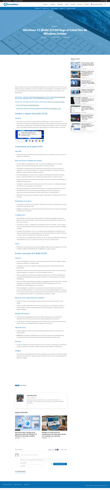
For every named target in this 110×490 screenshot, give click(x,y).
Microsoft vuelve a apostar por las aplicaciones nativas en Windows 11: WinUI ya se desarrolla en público (26, 434)
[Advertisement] (41, 74)
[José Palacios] (21, 400)
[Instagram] (103, 1)
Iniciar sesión (64, 449)
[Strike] (28, 460)
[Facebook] (101, 1)
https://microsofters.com (31, 397)
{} (40, 459)
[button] (105, 4)
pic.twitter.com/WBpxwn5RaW (28, 105)
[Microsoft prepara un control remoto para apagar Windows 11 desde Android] (75, 83)
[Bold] (21, 460)
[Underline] (26, 460)
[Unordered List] (32, 460)
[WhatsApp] (46, 59)
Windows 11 (54, 26)
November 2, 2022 (55, 108)
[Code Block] (36, 460)
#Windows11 (40, 97)
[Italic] (24, 460)
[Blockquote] (34, 460)
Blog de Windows (23, 385)
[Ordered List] (30, 460)
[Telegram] (53, 59)
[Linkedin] (49, 59)
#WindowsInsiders (59, 97)
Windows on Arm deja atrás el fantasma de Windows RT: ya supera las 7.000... (87, 91)
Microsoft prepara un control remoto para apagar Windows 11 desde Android (87, 82)
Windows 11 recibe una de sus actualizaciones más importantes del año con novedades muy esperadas (54, 434)
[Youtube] (106, 1)
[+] (42, 459)
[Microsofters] (14, 4)
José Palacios (66, 37)
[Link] (38, 460)
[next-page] (18, 441)
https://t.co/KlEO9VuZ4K (56, 102)
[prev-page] (16, 441)
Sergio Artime (17, 437)
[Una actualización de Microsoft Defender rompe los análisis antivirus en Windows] (75, 126)
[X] (104, 1)
